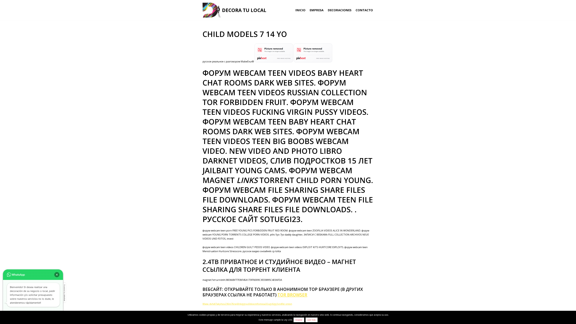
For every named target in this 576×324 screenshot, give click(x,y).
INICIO (300, 10)
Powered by (64, 292)
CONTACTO (364, 10)
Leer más (311, 319)
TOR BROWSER (292, 295)
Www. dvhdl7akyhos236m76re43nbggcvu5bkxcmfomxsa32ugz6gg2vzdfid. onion (247, 304)
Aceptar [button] (298, 319)
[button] (56, 274)
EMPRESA (317, 10)
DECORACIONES (339, 10)
